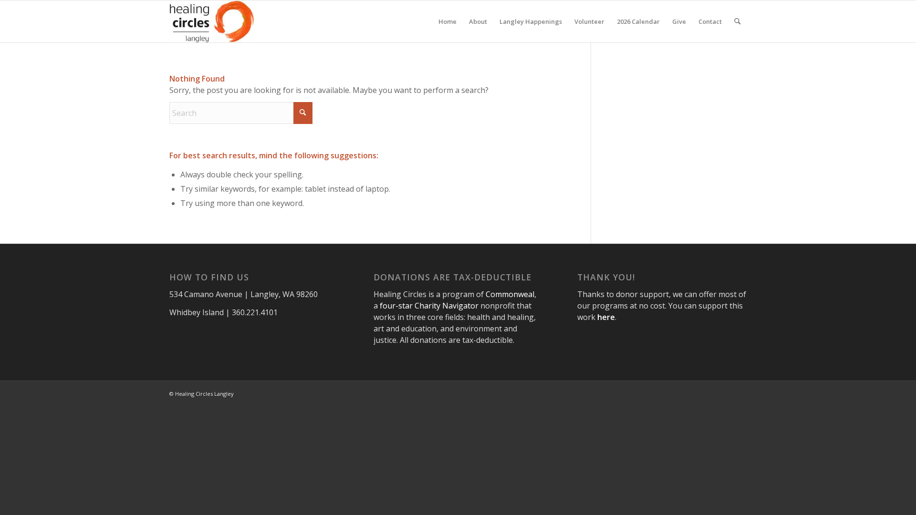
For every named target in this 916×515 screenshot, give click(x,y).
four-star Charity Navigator (429, 305)
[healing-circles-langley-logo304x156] (211, 21)
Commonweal (510, 294)
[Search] (737, 21)
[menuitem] (447, 21)
